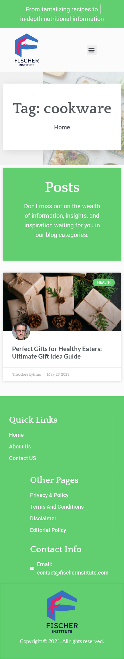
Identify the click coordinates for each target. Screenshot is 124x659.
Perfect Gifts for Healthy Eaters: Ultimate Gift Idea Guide (57, 352)
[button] (92, 50)
